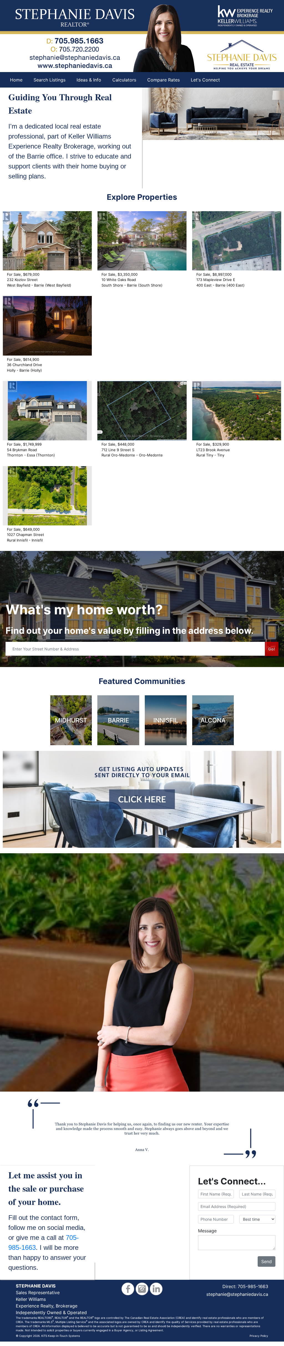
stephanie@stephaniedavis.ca (237, 1294)
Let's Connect (205, 80)
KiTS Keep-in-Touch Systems (60, 1335)
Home (16, 80)
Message (207, 1230)
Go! (271, 649)
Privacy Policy (259, 1335)
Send (266, 1261)
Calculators (124, 80)
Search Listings (49, 80)
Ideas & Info (89, 80)
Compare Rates (163, 80)
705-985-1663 (253, 1286)
